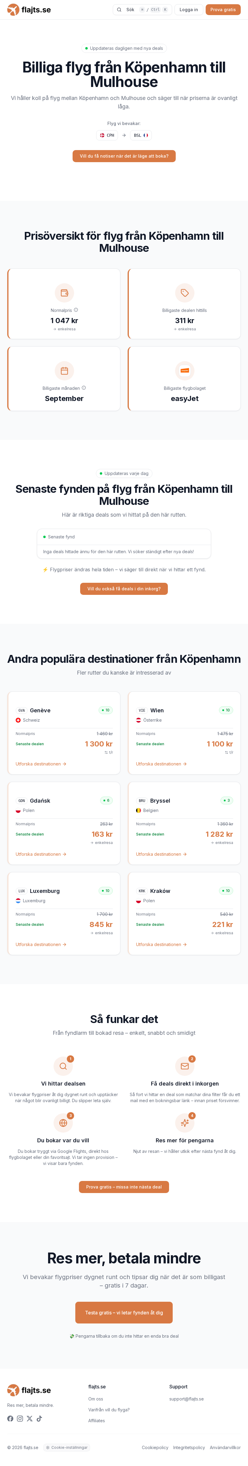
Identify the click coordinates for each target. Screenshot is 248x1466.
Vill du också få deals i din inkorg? (124, 588)
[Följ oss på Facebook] (10, 1419)
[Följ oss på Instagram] (20, 1419)
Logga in (189, 9)
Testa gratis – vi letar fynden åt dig (124, 1313)
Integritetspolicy (189, 1447)
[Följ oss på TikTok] (39, 1419)
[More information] (76, 310)
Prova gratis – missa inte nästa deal (124, 1186)
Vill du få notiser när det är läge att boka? (124, 156)
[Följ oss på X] (30, 1419)
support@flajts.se (186, 1398)
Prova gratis (223, 9)
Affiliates (96, 1420)
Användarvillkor (225, 1447)
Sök (146, 9)
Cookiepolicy (155, 1447)
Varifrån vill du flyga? (109, 1409)
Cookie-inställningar (69, 1447)
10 (107, 710)
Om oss (95, 1398)
